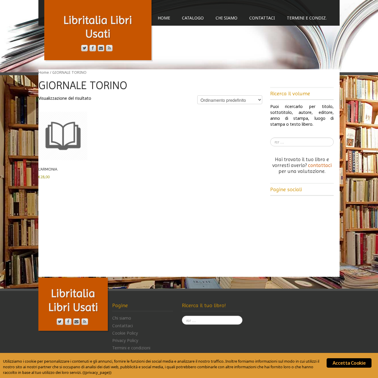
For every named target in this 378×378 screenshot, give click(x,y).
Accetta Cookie (349, 363)
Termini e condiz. (307, 18)
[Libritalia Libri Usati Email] (101, 48)
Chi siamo (226, 18)
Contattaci (262, 18)
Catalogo (193, 18)
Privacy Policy (125, 340)
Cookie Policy (125, 333)
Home (164, 18)
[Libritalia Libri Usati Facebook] (92, 48)
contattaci (320, 165)
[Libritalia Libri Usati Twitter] (84, 48)
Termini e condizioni (131, 348)
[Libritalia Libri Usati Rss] (109, 48)
